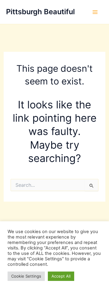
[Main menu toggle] (95, 12)
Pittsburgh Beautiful (40, 11)
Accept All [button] (61, 276)
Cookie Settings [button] (26, 276)
